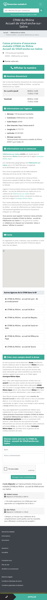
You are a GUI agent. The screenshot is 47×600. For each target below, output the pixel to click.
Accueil (5, 33)
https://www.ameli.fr (26, 125)
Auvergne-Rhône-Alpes (23, 198)
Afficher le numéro (24, 67)
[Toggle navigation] (40, 4)
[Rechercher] (41, 10)
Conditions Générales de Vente (12, 581)
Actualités (5, 552)
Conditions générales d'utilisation (12, 585)
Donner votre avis (11, 61)
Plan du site (5, 565)
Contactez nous (7, 560)
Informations (6, 536)
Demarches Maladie (8, 532)
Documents (5, 540)
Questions (5, 548)
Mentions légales (7, 577)
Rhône (15, 156)
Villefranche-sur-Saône (17, 33)
